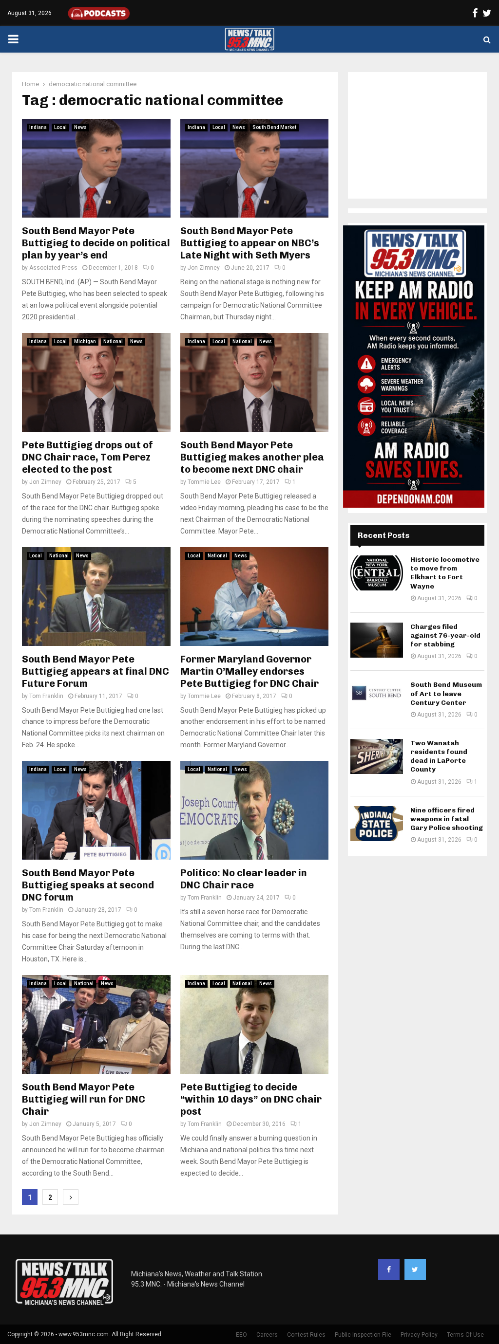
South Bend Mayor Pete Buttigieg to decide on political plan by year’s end (96, 243)
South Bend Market (274, 127)
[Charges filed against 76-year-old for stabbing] (376, 640)
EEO (241, 1334)
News (80, 127)
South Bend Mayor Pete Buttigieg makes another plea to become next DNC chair (252, 457)
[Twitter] (415, 1269)
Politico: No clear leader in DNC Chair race (243, 879)
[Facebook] (389, 1269)
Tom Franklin (46, 696)
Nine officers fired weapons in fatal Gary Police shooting (446, 819)
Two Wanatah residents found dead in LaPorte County (438, 756)
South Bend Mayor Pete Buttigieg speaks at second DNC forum (88, 885)
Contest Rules (306, 1334)
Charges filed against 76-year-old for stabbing (445, 635)
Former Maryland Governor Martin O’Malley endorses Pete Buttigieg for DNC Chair (249, 671)
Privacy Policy (419, 1334)
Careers (267, 1334)
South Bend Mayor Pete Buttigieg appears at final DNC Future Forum (95, 671)
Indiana (38, 127)
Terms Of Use (465, 1334)
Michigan (85, 341)
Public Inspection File (363, 1334)
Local (60, 127)
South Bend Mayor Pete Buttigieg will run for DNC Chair (83, 1099)
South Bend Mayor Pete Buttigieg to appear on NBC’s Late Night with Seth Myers (249, 243)
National (113, 341)
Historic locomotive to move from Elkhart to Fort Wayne (445, 572)
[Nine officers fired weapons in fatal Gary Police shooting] (376, 823)
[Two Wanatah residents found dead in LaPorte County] (376, 756)
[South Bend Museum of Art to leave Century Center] (376, 698)
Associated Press (53, 267)
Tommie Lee (204, 482)
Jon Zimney (204, 267)
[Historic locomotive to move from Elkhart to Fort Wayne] (376, 572)
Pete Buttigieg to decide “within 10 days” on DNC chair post (251, 1099)
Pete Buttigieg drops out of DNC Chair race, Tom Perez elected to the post (87, 457)
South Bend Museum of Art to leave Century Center (446, 693)
